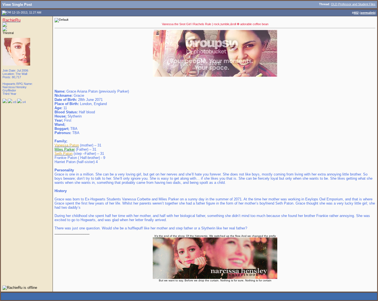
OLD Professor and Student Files (353, 4)
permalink (368, 12)
